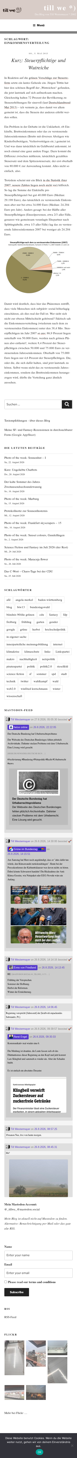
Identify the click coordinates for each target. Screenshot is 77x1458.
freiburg (11, 622)
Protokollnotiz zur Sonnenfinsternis (26, 511)
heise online (20, 727)
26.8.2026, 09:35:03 (44, 1036)
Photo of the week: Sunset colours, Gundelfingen (34, 535)
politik (31, 666)
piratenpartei (14, 666)
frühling (26, 622)
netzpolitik (48, 659)
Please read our (32, 1282)
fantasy (53, 614)
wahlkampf (40, 681)
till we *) (60, 7)
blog (9, 607)
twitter (24, 681)
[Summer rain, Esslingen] (14, 1358)
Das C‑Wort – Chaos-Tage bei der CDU (28, 571)
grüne (23, 629)
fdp (65, 614)
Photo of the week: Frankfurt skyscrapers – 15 (32, 523)
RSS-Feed (10, 1317)
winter (56, 689)
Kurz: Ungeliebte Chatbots (20, 470)
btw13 (21, 607)
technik (11, 681)
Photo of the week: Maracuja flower (26, 559)
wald (55, 681)
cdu (41, 614)
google (11, 629)
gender (53, 622)
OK (39, 1452)
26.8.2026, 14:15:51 (19, 853)
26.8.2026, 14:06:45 (45, 1007)
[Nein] (72, 1446)
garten (40, 622)
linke (47, 651)
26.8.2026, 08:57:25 (45, 1129)
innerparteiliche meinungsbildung (27, 644)
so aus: (42, 333)
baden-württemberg (50, 600)
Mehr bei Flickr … (15, 1413)
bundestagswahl (40, 607)
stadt (64, 674)
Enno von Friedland (24, 967)
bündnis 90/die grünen (20, 614)
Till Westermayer (20, 719)
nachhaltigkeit (28, 659)
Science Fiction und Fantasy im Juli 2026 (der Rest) (36, 547)
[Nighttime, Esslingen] (36, 1393)
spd (54, 674)
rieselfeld (62, 666)
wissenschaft (14, 696)
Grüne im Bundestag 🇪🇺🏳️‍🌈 (28, 849)
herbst (36, 629)
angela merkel (24, 600)
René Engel (20, 1036)
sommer (41, 674)
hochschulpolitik (55, 629)
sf (30, 674)
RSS (12, 1228)
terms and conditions (42, 1282)
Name (8, 1246)
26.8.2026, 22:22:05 (44, 727)
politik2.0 (46, 666)
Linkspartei (62, 651)
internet (57, 644)
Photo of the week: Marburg (21, 499)
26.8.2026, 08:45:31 (45, 1147)
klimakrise (13, 651)
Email (8, 1264)
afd (8, 600)
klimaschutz (31, 651)
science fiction (15, 674)
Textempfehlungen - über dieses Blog (27, 420)
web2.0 (11, 689)
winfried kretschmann (34, 689)
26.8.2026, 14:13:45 (53, 967)
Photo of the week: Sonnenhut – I (25, 458)
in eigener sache (16, 637)
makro (10, 659)
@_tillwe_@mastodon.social (22, 1209)
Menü (40, 25)
